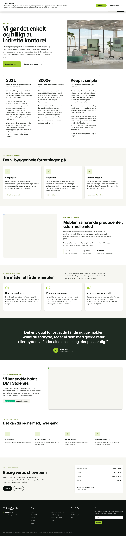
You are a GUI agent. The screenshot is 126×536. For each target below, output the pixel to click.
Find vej (7, 488)
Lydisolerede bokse (56, 517)
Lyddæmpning (55, 514)
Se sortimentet (10, 64)
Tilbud (52, 520)
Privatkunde (114, 5)
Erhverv (101, 5)
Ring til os (18, 488)
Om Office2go (75, 514)
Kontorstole (34, 514)
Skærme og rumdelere (57, 512)
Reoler (32, 523)
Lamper (33, 517)
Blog (72, 517)
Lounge (33, 520)
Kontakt (73, 512)
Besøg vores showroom (33, 64)
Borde (32, 512)
